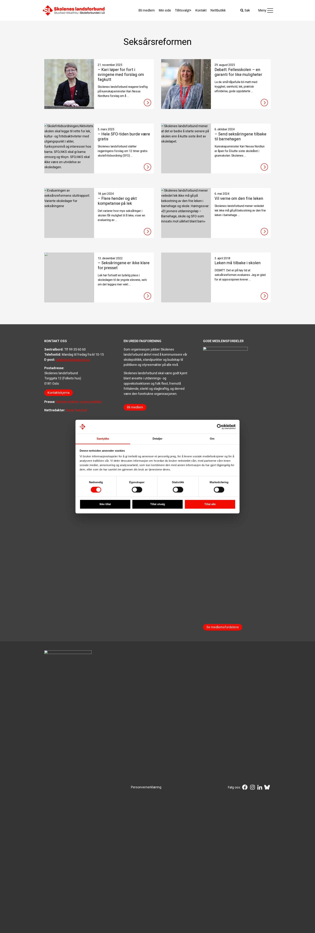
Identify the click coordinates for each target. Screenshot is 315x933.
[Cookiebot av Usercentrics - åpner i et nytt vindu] (220, 426)
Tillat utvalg (157, 504)
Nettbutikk (218, 10)
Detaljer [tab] (158, 438)
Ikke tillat (105, 504)
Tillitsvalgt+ (183, 10)
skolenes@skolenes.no (73, 359)
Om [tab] (212, 438)
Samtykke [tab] (103, 438)
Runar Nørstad (76, 410)
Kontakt (201, 10)
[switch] (137, 490)
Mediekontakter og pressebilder (79, 402)
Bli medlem (147, 10)
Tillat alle (210, 504)
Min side (165, 10)
